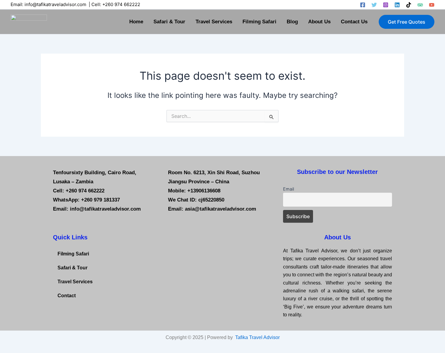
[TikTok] (408, 5)
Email (288, 188)
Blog (292, 22)
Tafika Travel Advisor (257, 337)
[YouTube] (431, 5)
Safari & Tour (169, 22)
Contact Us (354, 22)
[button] (406, 22)
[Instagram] (385, 5)
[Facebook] (362, 5)
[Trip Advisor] (420, 5)
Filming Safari (259, 22)
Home (136, 22)
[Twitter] (374, 5)
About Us (319, 22)
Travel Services (214, 22)
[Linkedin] (397, 5)
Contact (67, 295)
